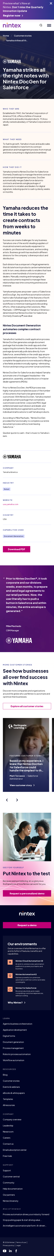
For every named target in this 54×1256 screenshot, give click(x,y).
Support (7, 1170)
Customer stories (11, 1080)
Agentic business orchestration (17, 1023)
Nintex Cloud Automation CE (29, 961)
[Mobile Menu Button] (48, 25)
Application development (15, 1029)
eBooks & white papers (14, 1093)
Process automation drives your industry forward (26, 1214)
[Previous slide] (7, 800)
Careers (6, 1137)
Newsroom (8, 1131)
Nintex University (10, 1201)
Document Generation (13, 536)
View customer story (21, 785)
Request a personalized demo (27, 893)
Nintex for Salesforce (26, 988)
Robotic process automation (17, 1054)
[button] (41, 25)
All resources (9, 1105)
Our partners (9, 1194)
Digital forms (9, 1036)
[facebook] (16, 1251)
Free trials (7, 1156)
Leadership (8, 1125)
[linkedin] (10, 1251)
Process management (13, 1048)
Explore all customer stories (27, 706)
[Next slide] (17, 800)
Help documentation (13, 1188)
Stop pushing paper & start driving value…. (22, 1220)
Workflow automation (13, 1060)
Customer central (11, 1176)
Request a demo (27, 925)
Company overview (12, 1119)
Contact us (8, 1143)
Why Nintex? (15, 1002)
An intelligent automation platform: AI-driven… (25, 1225)
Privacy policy (8, 1245)
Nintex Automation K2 (26, 974)
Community (8, 1182)
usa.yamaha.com (10, 504)
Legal (18, 1245)
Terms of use (21, 1242)
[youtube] (4, 1251)
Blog (5, 1074)
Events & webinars (11, 1087)
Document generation (13, 1042)
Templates (8, 1099)
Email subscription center (15, 1150)
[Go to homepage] (12, 25)
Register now (12, 15)
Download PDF (16, 549)
